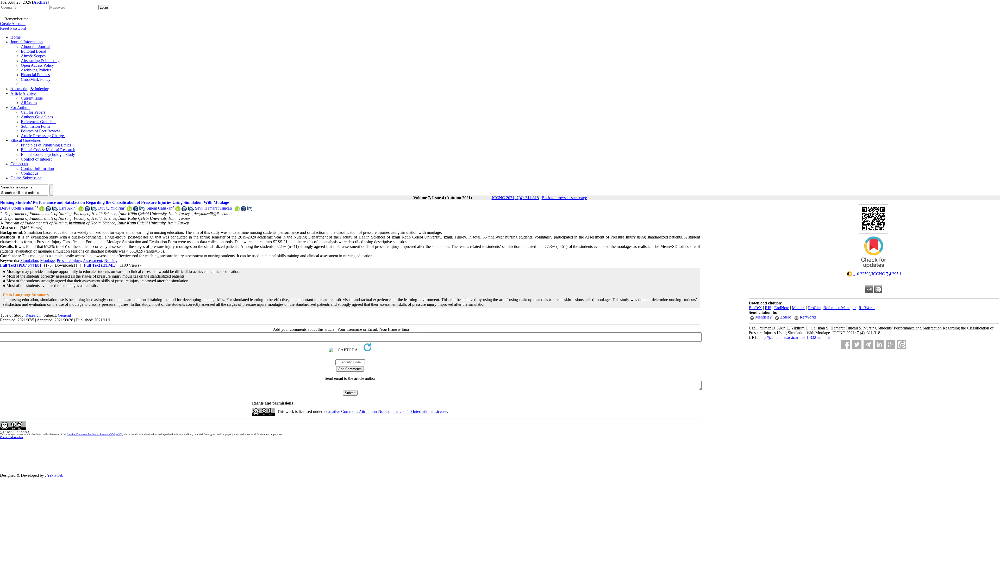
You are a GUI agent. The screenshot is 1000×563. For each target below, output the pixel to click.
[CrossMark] (874, 269)
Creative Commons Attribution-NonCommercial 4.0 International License (386, 411)
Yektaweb (55, 475)
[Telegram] (868, 344)
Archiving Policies (36, 70)
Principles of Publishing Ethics (46, 145)
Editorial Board (33, 51)
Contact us (19, 164)
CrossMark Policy (36, 79)
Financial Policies (35, 74)
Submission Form (35, 126)
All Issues (29, 103)
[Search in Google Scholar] (48, 210)
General (64, 315)
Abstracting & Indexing (40, 60)
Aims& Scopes (33, 56)
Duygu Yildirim (111, 208)
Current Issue (32, 98)
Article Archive (23, 93)
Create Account (13, 23)
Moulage (47, 260)
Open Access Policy (37, 65)
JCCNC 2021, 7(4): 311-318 (515, 197)
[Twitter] (856, 344)
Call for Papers (33, 112)
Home (15, 37)
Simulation (29, 260)
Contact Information (37, 168)
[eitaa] (901, 344)
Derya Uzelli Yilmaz (17, 208)
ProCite (814, 307)
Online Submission (26, 178)
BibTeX (755, 307)
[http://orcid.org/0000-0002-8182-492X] (81, 210)
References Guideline (38, 121)
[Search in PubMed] (54, 210)
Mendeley (763, 317)
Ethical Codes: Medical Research (48, 150)
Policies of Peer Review (40, 131)
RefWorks (867, 307)
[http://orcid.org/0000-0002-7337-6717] (42, 210)
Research (33, 315)
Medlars (798, 307)
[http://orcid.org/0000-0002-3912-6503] (177, 210)
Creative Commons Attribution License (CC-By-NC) (94, 434)
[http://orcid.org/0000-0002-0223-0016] (129, 210)
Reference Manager (839, 307)
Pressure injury (69, 260)
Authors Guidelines (37, 117)
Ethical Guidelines (25, 140)
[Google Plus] (890, 344)
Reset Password (13, 28)
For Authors (20, 107)
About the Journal (35, 46)
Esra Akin (67, 208)
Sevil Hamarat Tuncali (213, 208)
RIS (768, 307)
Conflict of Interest (36, 159)
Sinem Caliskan (159, 208)
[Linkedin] (879, 344)
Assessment (92, 260)
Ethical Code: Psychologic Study (48, 154)
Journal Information (26, 42)
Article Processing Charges (43, 135)
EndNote (781, 307)
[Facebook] (845, 344)
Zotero (785, 317)
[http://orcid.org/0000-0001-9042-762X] (237, 210)
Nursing (110, 260)
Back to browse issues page (564, 197)
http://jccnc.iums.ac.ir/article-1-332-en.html (794, 337)
